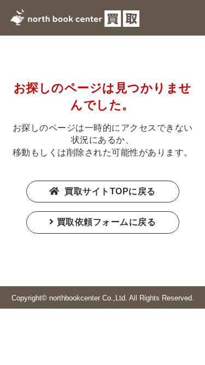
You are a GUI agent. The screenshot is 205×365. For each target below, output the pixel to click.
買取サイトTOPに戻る (109, 191)
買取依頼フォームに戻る (106, 222)
